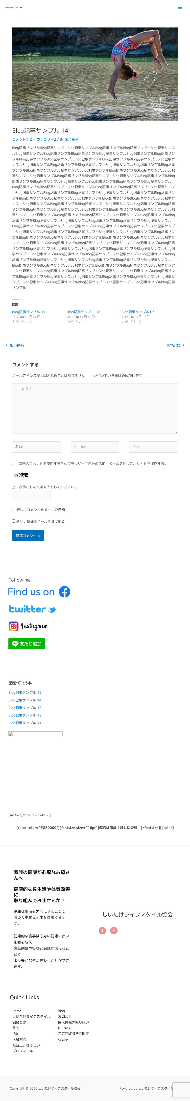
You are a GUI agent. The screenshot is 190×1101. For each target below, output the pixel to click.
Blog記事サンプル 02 (83, 311)
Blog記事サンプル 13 (25, 707)
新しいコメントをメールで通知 (40, 509)
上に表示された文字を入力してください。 (45, 487)
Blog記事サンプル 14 (25, 700)
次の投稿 (175, 345)
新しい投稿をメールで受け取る (40, 521)
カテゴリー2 (46, 139)
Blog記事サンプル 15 (25, 692)
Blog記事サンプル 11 (25, 722)
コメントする (22, 139)
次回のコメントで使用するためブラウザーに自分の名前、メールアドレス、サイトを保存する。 (93, 463)
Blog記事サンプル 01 (28, 311)
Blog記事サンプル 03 (138, 311)
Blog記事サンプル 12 (25, 715)
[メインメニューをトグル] (180, 8)
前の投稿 (14, 345)
